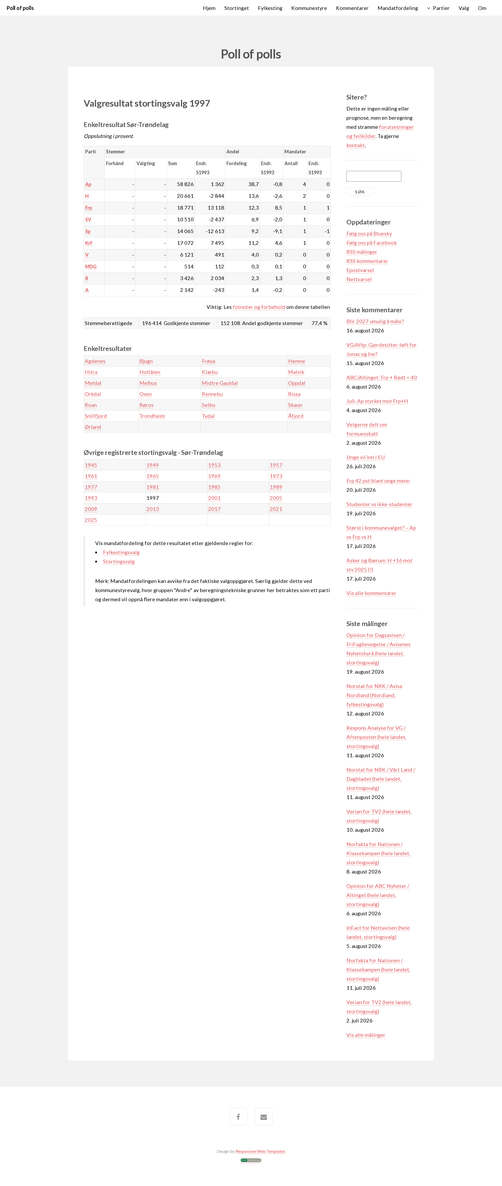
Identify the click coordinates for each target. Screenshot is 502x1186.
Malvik (296, 372)
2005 (276, 498)
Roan (91, 405)
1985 (214, 487)
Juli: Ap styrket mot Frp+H (377, 401)
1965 (152, 476)
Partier (441, 8)
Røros (146, 405)
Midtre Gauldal (220, 383)
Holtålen (149, 372)
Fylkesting (270, 8)
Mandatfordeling (398, 8)
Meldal (93, 383)
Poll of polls (20, 8)
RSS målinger (361, 251)
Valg (464, 8)
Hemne (296, 361)
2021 (276, 509)
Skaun (295, 405)
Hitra (91, 372)
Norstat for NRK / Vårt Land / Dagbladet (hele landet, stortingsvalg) (380, 778)
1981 (152, 487)
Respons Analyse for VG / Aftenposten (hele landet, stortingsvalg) (376, 737)
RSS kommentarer (367, 261)
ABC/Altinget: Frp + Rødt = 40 (381, 377)
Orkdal (93, 394)
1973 (276, 476)
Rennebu (212, 394)
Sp (87, 231)
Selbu (208, 405)
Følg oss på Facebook (371, 242)
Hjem (209, 8)
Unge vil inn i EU (365, 457)
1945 (91, 465)
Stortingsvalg (119, 561)
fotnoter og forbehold (259, 307)
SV (88, 219)
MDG (90, 266)
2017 (214, 509)
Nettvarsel (359, 279)
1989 (276, 487)
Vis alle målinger (365, 1035)
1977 (91, 487)
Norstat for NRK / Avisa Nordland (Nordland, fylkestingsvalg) (374, 695)
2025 (91, 520)
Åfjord (296, 416)
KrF (89, 243)
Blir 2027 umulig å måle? (375, 321)
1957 (276, 465)
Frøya (208, 361)
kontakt (355, 145)
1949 (152, 465)
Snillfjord (96, 416)
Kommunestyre (309, 8)
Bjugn (146, 361)
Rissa (294, 394)
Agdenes (95, 361)
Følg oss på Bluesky (369, 233)
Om (482, 8)
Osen (145, 394)
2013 (152, 509)
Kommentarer (352, 8)
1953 (214, 465)
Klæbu (210, 372)
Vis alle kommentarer (371, 593)
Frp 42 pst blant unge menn (378, 480)
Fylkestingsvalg (121, 552)
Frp (88, 208)
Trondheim (152, 416)
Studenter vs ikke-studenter (379, 504)
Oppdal (296, 383)
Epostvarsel (360, 270)
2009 (91, 509)
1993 (91, 498)
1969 (214, 476)
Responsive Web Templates (260, 1151)
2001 (214, 498)
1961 (91, 476)
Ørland (93, 427)
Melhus (148, 383)
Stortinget (236, 8)
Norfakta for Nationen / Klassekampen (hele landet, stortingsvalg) (378, 853)
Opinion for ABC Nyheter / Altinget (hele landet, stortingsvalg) (377, 895)
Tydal (208, 416)
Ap (88, 184)
